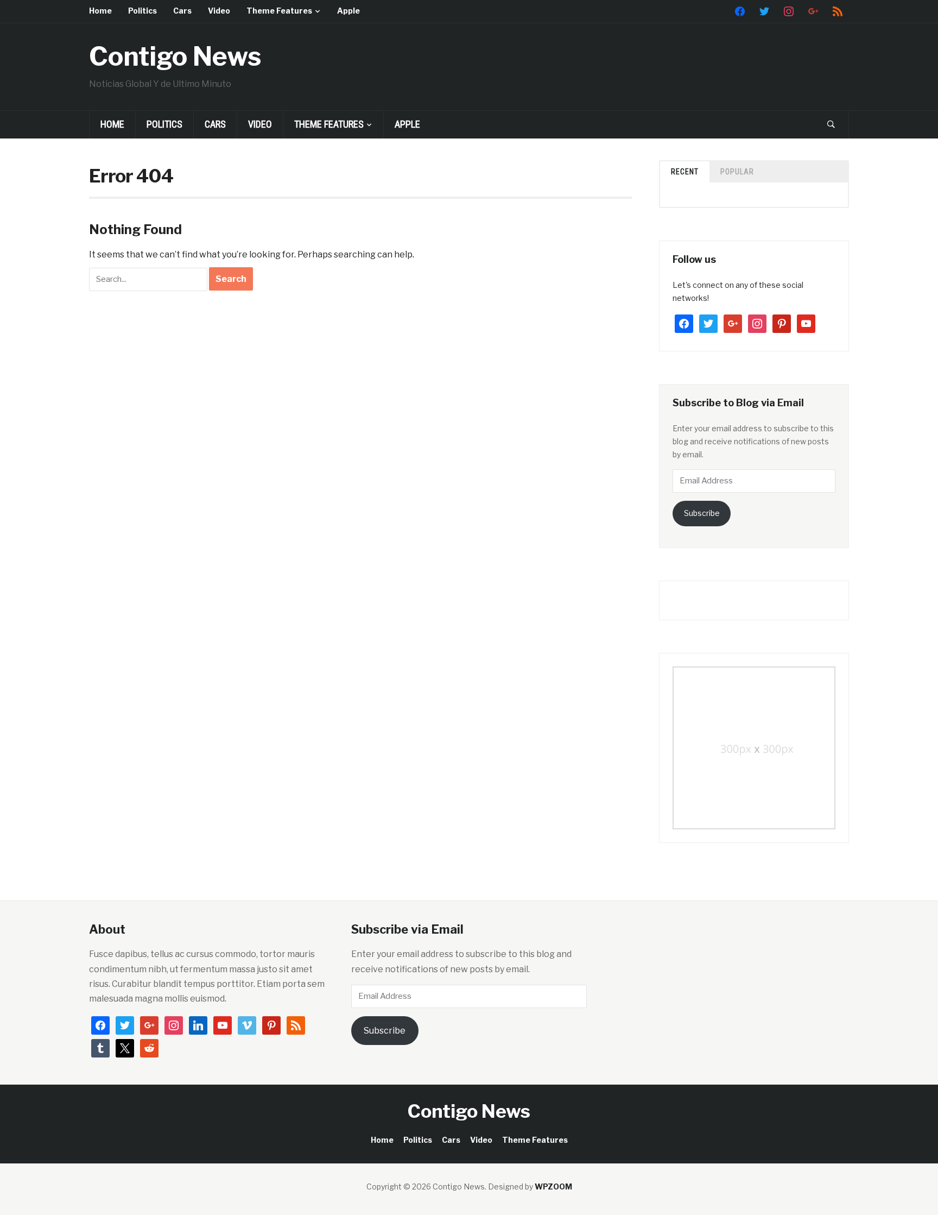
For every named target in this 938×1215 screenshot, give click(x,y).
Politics (142, 10)
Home (100, 10)
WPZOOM (553, 1186)
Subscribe (702, 513)
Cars (182, 10)
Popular (737, 171)
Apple (348, 10)
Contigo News (175, 56)
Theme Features (279, 10)
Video (219, 10)
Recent (685, 171)
